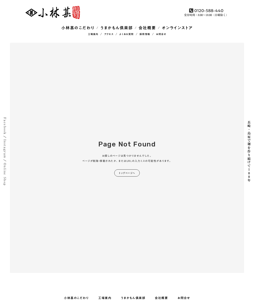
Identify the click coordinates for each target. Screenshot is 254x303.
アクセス (109, 34)
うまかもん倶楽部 (116, 28)
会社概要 (147, 28)
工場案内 (93, 34)
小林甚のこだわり (77, 28)
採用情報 (145, 34)
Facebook (5, 126)
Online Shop (5, 174)
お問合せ (161, 34)
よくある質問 (126, 34)
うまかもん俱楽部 (133, 298)
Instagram (5, 149)
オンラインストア (177, 28)
